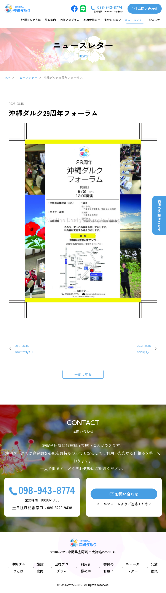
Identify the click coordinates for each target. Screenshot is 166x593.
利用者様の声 (91, 20)
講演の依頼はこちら (159, 215)
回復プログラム (70, 20)
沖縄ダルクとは (31, 20)
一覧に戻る (83, 374)
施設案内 (50, 20)
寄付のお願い (112, 20)
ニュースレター (135, 20)
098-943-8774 (46, 489)
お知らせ (154, 20)
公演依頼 (154, 567)
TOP (7, 77)
